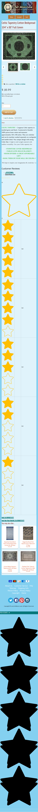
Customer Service (21, 586)
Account (19, 17)
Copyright (16, 593)
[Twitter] (10, 602)
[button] (2, 84)
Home (24, 593)
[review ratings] (2, 80)
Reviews (5, 613)
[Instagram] (27, 602)
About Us (8, 586)
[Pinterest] (21, 602)
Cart (27, 17)
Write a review (20, 84)
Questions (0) (10, 174)
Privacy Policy (25, 591)
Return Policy (13, 591)
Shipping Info (23, 588)
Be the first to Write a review (13, 521)
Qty (3, 103)
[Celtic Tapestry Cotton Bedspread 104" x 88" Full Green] (13, 67)
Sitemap (13, 588)
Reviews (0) (9, 172)
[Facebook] (16, 602)
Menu (11, 17)
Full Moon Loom (18, 606)
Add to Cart (9, 112)
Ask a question (10, 84)
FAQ (31, 586)
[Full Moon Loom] (19, 10)
